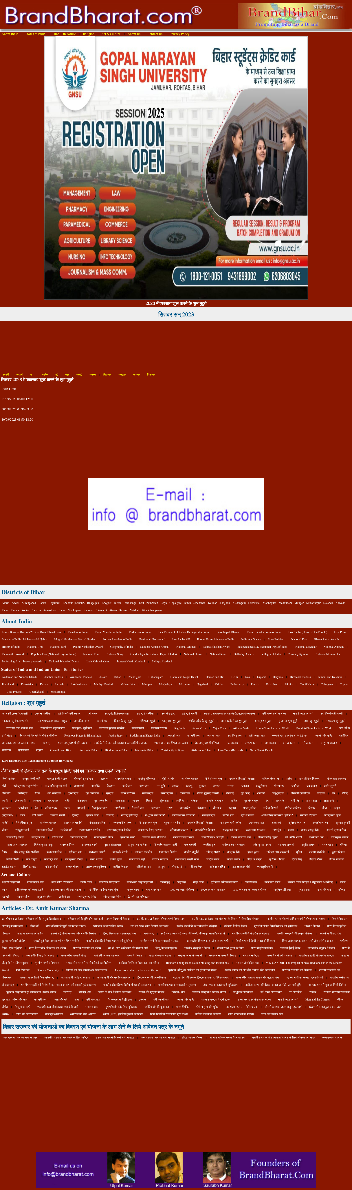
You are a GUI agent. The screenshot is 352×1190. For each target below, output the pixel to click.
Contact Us (155, 34)
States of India (35, 34)
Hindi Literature (64, 34)
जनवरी (5, 374)
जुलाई (79, 374)
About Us (134, 34)
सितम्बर (107, 374)
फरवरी (19, 374)
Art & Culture (111, 34)
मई (56, 374)
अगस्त (92, 374)
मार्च (32, 374)
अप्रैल (45, 374)
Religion (88, 34)
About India (10, 34)
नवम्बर (136, 374)
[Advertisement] (110, 347)
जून (67, 374)
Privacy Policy (179, 34)
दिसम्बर (151, 374)
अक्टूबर (122, 374)
